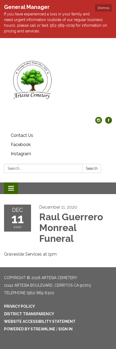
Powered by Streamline (29, 329)
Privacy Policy (19, 306)
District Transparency (29, 314)
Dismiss (103, 8)
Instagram (21, 153)
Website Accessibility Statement (40, 321)
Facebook (21, 144)
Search (92, 168)
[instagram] (98, 122)
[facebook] (108, 122)
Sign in (65, 329)
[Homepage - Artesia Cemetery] (58, 80)
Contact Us (22, 135)
